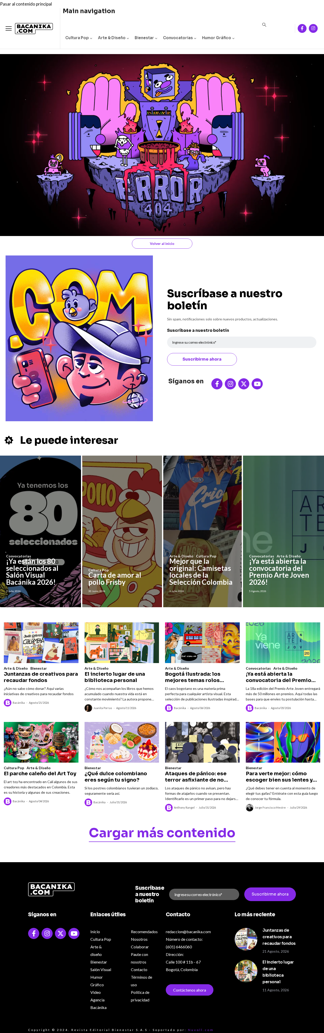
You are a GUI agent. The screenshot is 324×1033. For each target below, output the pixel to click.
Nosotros (139, 939)
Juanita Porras (102, 708)
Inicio (95, 931)
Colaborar (140, 946)
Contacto (139, 969)
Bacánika (19, 702)
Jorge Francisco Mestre (270, 807)
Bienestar (144, 37)
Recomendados (144, 931)
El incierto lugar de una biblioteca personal (115, 677)
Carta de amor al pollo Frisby (114, 578)
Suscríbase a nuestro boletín (198, 330)
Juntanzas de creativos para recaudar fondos (41, 677)
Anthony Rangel (184, 807)
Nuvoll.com (201, 1030)
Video (95, 992)
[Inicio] (30, 28)
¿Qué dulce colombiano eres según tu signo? (116, 776)
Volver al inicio (162, 243)
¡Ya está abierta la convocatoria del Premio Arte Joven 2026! (279, 571)
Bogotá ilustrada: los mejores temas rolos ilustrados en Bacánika (195, 677)
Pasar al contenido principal (26, 4)
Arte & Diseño (112, 37)
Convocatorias (178, 37)
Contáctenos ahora (189, 990)
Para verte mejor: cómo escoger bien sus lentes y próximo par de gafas (279, 776)
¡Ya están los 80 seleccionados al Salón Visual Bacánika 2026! (32, 571)
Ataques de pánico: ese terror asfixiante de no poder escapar (196, 776)
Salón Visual (100, 969)
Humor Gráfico (216, 37)
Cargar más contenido (162, 834)
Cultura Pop (77, 37)
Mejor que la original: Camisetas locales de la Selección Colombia (201, 571)
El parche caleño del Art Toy (40, 773)
